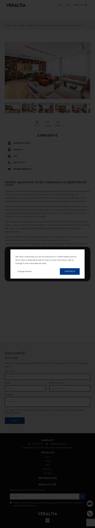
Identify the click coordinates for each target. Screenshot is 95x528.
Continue (69, 271)
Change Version (24, 271)
